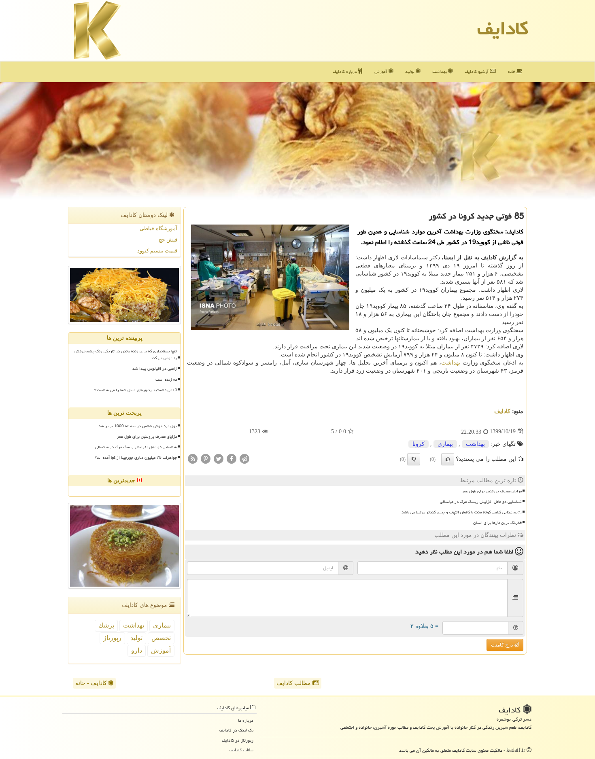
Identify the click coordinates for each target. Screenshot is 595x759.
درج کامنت (502, 645)
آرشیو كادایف (477, 71)
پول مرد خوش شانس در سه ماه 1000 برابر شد (137, 426)
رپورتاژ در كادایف (237, 740)
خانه (512, 71)
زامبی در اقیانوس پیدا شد (154, 369)
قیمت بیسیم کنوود (157, 251)
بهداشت (440, 71)
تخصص (161, 637)
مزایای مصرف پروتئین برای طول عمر (492, 491)
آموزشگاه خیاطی (158, 228)
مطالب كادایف (241, 750)
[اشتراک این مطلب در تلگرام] (244, 458)
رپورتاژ (112, 637)
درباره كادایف (345, 71)
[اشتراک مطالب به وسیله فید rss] (192, 458)
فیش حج (168, 240)
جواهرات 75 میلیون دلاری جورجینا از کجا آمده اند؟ (136, 458)
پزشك (106, 625)
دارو (136, 650)
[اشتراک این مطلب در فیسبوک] (231, 458)
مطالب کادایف (294, 683)
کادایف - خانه (91, 683)
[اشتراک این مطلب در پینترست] (205, 458)
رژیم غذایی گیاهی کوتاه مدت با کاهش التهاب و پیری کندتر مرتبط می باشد (462, 512)
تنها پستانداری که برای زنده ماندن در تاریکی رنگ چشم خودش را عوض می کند (125, 354)
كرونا (418, 444)
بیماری (445, 444)
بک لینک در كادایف (236, 730)
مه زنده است (166, 379)
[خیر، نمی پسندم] (413, 459)
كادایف (502, 28)
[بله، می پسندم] (447, 459)
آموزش (381, 71)
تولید (410, 71)
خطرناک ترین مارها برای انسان (497, 523)
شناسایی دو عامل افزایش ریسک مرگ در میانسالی (481, 502)
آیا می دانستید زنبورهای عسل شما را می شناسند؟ (135, 390)
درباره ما (245, 720)
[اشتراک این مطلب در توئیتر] (218, 458)
